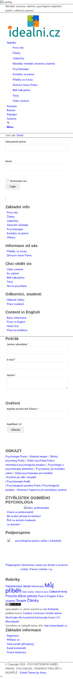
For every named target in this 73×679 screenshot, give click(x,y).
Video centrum (15, 269)
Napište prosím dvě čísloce (23, 409)
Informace (37, 586)
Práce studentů (15, 304)
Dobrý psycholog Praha (40, 460)
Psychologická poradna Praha (23, 485)
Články (11, 216)
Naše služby (28, 592)
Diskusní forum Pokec (19, 255)
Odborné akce (41, 592)
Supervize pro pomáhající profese (48, 489)
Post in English (47, 596)
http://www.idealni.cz (55, 625)
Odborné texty (58, 591)
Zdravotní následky (17, 225)
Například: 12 (14, 424)
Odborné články (16, 299)
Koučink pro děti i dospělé (21, 477)
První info (12, 212)
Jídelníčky (12, 220)
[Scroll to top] (1, 676)
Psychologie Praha (16, 456)
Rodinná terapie (38, 456)
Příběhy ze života (17, 251)
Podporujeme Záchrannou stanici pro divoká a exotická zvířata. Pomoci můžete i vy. (37, 567)
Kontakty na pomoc (18, 233)
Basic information (16, 317)
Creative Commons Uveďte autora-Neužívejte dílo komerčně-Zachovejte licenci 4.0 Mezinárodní (33, 617)
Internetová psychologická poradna (25, 464)
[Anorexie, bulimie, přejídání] (34, 38)
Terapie (21, 600)
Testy (10, 281)
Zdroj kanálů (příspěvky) (20, 644)
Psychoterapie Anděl (18, 481)
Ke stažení (13, 273)
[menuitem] (37, 72)
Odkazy (11, 237)
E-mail (11, 359)
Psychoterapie (15, 229)
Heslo (8, 161)
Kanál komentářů (16, 648)
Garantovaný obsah (18, 586)
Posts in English (16, 321)
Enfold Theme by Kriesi (33, 672)
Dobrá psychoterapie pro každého (34, 473)
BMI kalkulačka (15, 277)
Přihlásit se (13, 639)
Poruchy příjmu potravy (21, 596)
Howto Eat (12, 326)
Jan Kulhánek (50, 609)
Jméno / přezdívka (18, 344)
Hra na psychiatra (17, 286)
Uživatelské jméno (15, 141)
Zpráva (11, 375)
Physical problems (17, 330)
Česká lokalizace (16, 652)
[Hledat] (8, 122)
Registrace (13, 635)
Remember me (18, 181)
